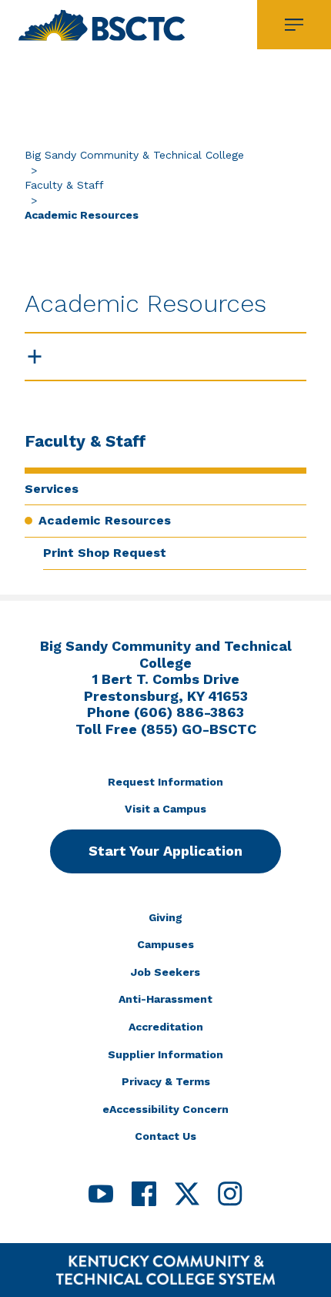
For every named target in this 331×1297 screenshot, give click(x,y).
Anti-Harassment (165, 999)
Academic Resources (104, 520)
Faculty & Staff (64, 185)
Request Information (165, 782)
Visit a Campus (165, 809)
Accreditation (166, 1027)
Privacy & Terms (166, 1081)
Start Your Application (165, 851)
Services (52, 488)
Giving (165, 917)
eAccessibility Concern (165, 1109)
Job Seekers (165, 972)
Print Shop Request (104, 552)
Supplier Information (165, 1054)
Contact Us (165, 1136)
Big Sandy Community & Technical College (134, 155)
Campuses (165, 944)
